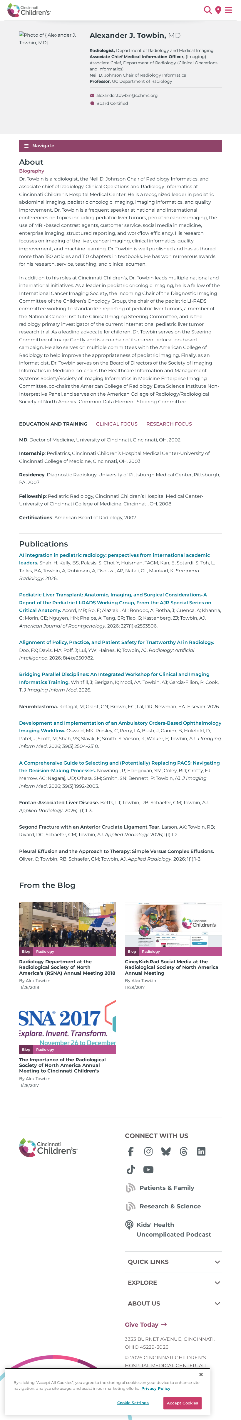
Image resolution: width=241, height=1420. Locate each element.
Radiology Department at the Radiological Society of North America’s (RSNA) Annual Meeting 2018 (67, 967)
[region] (107, 1391)
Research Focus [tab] (169, 424)
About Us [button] (144, 1303)
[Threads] (184, 1151)
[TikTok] (131, 1169)
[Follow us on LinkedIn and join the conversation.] (201, 1151)
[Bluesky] (166, 1151)
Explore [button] (142, 1282)
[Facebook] (131, 1151)
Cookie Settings (133, 1402)
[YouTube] (148, 1169)
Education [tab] (53, 424)
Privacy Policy (155, 1388)
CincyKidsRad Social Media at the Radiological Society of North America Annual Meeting (171, 967)
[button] (208, 10)
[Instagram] (148, 1151)
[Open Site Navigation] (228, 10)
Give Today (141, 1324)
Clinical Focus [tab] (117, 424)
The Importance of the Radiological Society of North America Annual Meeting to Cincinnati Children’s (62, 1065)
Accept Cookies (182, 1403)
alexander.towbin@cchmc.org (127, 95)
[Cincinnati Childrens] (67, 1148)
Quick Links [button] (148, 1261)
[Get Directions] (218, 10)
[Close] (201, 1374)
